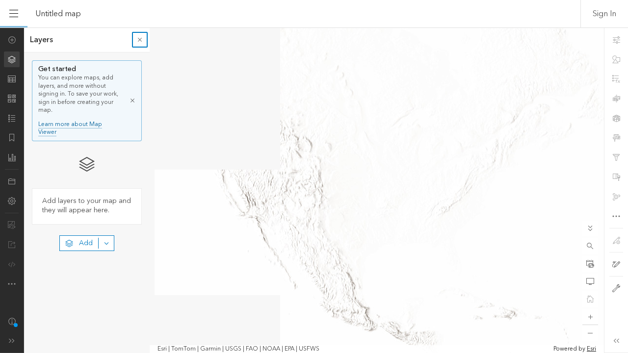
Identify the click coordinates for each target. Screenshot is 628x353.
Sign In (604, 14)
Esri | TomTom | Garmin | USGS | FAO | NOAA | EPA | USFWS (238, 349)
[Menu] (13, 13)
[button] (590, 246)
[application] (314, 190)
